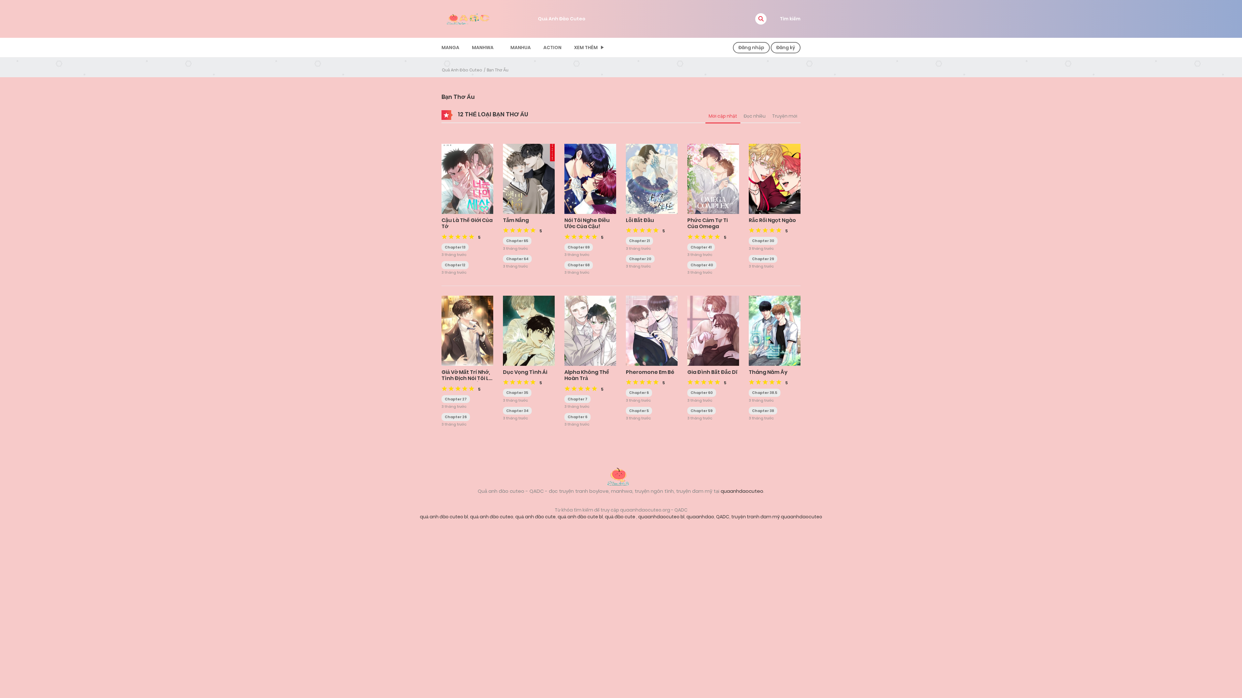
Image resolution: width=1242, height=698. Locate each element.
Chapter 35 (517, 392)
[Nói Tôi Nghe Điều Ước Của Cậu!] (590, 178)
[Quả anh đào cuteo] (621, 475)
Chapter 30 (763, 240)
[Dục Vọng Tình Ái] (529, 330)
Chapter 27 (456, 399)
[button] (761, 19)
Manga (450, 47)
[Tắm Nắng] (529, 178)
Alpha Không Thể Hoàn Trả (586, 375)
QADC (722, 516)
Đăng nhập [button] (751, 47)
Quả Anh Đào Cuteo (561, 19)
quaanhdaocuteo (742, 491)
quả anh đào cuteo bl (444, 516)
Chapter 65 (517, 240)
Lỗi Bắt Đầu (640, 220)
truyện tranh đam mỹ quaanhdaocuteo (776, 516)
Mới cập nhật (723, 116)
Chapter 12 (455, 265)
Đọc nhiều (755, 116)
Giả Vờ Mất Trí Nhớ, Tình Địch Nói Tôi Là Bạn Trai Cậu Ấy (466, 378)
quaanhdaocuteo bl (661, 516)
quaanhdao (700, 516)
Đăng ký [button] (785, 47)
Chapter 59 (702, 410)
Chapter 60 (702, 392)
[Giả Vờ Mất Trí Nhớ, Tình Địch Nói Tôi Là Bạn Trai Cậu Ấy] (467, 330)
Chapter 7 (577, 399)
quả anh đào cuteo (491, 516)
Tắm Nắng (516, 220)
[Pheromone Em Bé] (652, 330)
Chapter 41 (701, 247)
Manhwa (483, 47)
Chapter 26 (456, 416)
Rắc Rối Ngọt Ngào (772, 220)
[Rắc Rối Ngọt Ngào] (775, 178)
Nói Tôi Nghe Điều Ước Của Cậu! (587, 223)
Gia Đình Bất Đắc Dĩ (712, 372)
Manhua (520, 47)
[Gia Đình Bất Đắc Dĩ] (713, 330)
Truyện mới (784, 116)
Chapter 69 (579, 247)
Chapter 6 (577, 416)
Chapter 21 (639, 240)
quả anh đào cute (535, 516)
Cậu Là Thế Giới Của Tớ (467, 223)
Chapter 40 (702, 265)
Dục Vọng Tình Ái (525, 372)
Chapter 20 (640, 258)
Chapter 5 (639, 410)
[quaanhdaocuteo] (468, 18)
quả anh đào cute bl (580, 516)
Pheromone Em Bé (650, 372)
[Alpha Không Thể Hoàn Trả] (590, 330)
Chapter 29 (763, 258)
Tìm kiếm (790, 19)
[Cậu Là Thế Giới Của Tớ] (467, 178)
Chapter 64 (517, 258)
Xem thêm (586, 47)
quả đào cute (620, 516)
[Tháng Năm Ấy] (775, 330)
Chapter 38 (763, 410)
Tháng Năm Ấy (768, 372)
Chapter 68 (579, 265)
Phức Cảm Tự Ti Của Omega (707, 223)
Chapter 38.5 (764, 392)
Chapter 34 (517, 410)
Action (552, 47)
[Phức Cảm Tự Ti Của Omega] (713, 178)
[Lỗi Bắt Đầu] (652, 178)
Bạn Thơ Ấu (497, 70)
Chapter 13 (455, 247)
